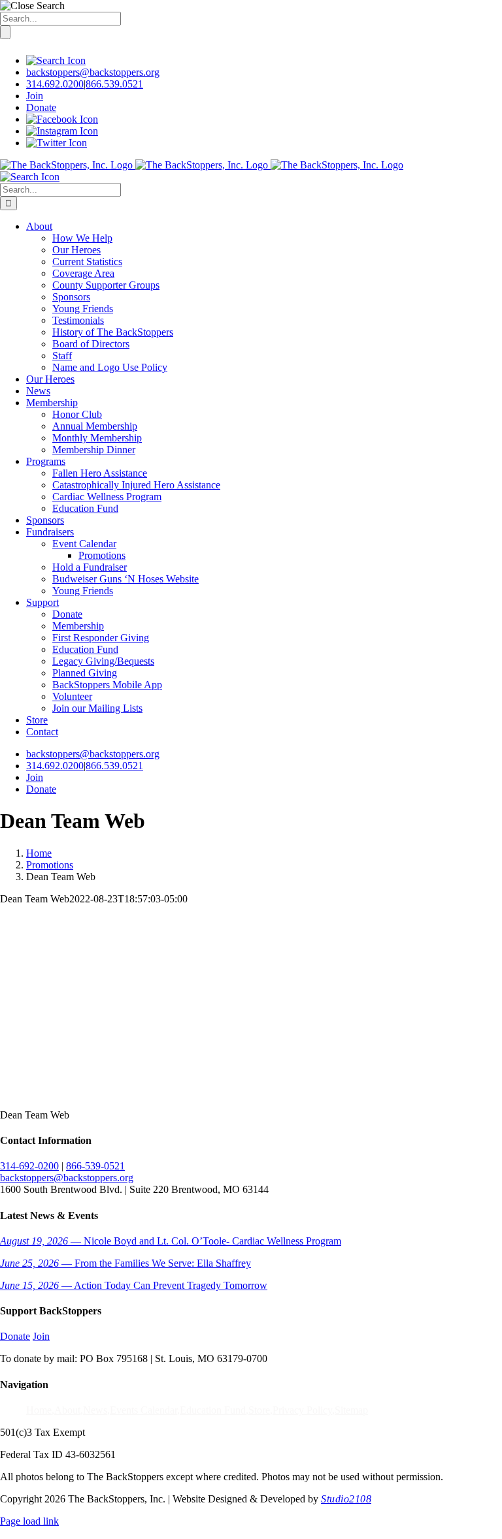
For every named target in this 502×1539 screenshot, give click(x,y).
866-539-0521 (95, 1165)
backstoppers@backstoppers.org (92, 72)
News (95, 1410)
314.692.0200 (55, 83)
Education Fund (213, 1410)
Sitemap (351, 1410)
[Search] (56, 60)
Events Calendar (143, 1410)
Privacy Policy (302, 1410)
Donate (41, 107)
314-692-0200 (29, 1165)
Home (39, 1410)
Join (34, 95)
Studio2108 (346, 1498)
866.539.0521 (114, 83)
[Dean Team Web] (98, 1092)
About (67, 1410)
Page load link (29, 1521)
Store (259, 1410)
